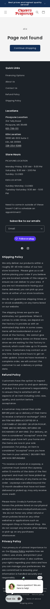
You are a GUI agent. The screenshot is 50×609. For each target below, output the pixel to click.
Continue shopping (25, 48)
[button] (5, 12)
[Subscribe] (41, 228)
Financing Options (15, 75)
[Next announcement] (45, 4)
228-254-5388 (13, 145)
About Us (10, 81)
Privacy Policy (17, 551)
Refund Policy (13, 94)
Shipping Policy (13, 100)
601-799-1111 (12, 128)
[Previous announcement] (5, 4)
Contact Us (11, 88)
